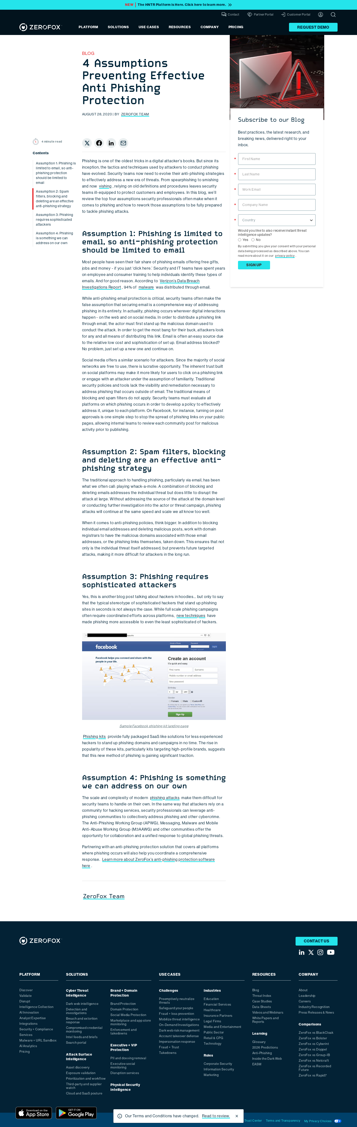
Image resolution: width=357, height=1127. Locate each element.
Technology (212, 1043)
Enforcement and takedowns (123, 1031)
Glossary (259, 1042)
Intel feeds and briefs (82, 1037)
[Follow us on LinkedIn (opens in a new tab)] (301, 952)
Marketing (211, 1075)
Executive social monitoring (122, 1065)
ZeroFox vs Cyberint (314, 1044)
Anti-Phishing (262, 1053)
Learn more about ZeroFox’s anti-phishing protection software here (148, 862)
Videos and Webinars (267, 1012)
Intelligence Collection (36, 1007)
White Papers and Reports (265, 1020)
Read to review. (216, 1116)
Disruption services (124, 1073)
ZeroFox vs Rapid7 (313, 1075)
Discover (26, 990)
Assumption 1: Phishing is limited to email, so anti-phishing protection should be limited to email (56, 173)
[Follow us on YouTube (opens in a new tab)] (330, 952)
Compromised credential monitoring (84, 1029)
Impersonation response (177, 1041)
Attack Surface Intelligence (79, 1056)
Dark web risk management (179, 1030)
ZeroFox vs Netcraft (314, 1060)
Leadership (307, 996)
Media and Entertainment (222, 1027)
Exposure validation (81, 1073)
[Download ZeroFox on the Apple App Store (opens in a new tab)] (34, 1113)
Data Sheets (261, 1007)
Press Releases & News (316, 1012)
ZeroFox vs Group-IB (314, 1055)
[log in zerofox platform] (320, 14)
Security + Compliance (36, 1029)
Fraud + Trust (169, 1047)
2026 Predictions (265, 1047)
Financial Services (217, 1004)
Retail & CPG (213, 1038)
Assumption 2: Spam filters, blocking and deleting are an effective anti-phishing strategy (55, 198)
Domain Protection (124, 1009)
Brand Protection (123, 1004)
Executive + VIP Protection (123, 1047)
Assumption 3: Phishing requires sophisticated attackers (54, 219)
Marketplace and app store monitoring (130, 1022)
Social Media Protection (128, 1015)
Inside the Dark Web (267, 1058)
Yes (245, 240)
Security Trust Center (247, 1120)
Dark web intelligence (82, 1004)
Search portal (76, 1042)
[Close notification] (237, 1116)
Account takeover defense (179, 1036)
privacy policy (285, 255)
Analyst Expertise (32, 1018)
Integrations (28, 1023)
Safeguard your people (176, 1008)
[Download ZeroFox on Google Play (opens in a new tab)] (76, 1113)
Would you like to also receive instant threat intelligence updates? (272, 233)
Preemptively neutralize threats (176, 1000)
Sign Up (254, 265)
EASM (257, 1064)
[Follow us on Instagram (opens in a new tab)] (320, 952)
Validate (25, 996)
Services (25, 1035)
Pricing (236, 27)
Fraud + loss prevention (176, 1014)
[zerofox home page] (40, 27)
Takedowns (167, 1053)
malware (146, 287)
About (303, 990)
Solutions (118, 27)
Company (210, 27)
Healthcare (212, 1010)
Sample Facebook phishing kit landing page (153, 726)
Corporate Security (218, 1064)
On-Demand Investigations (179, 1025)
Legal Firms (212, 1021)
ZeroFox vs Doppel (313, 1049)
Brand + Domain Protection (123, 993)
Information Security (219, 1069)
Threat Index (262, 996)
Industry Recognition (314, 1007)
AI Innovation (29, 1012)
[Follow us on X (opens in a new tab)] (311, 952)
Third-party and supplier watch (84, 1086)
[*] (277, 152)
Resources (180, 27)
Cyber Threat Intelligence (77, 993)
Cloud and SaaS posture (84, 1093)
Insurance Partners (218, 1015)
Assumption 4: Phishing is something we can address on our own (54, 238)
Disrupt (24, 1001)
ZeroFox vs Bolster (313, 1038)
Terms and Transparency (283, 1120)
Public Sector (214, 1032)
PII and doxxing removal (128, 1058)
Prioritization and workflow (86, 1078)
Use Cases (149, 27)
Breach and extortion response (82, 1020)
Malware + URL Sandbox (38, 1040)
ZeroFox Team (135, 114)
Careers (305, 1001)
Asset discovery (78, 1067)
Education (211, 999)
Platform (88, 27)
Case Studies (262, 1001)
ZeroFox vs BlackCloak (316, 1032)
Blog (88, 53)
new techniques (191, 615)
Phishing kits (94, 736)
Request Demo (313, 27)
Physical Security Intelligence (125, 1087)
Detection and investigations (76, 1011)
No (258, 240)
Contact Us (316, 941)
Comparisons (310, 1024)
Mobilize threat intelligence (179, 1019)
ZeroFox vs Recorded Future (315, 1068)
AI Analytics (28, 1046)
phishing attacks (165, 797)
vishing (105, 186)
